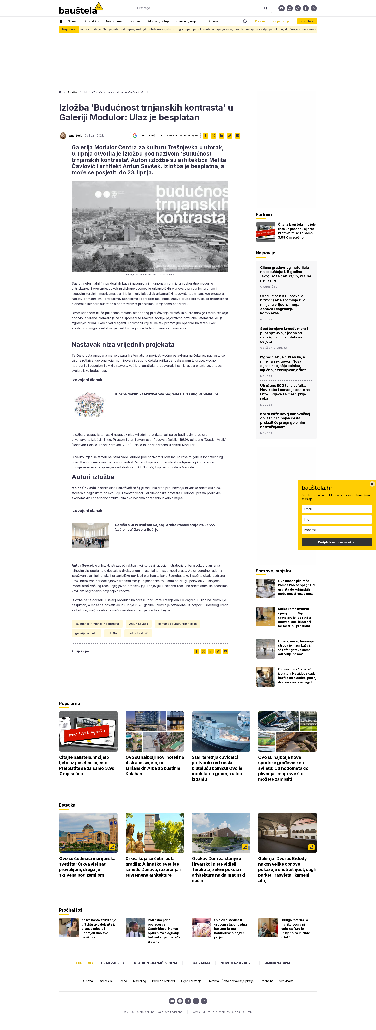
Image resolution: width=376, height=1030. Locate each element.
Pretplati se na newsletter (337, 542)
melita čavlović (138, 633)
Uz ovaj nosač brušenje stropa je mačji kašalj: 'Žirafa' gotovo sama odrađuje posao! (295, 647)
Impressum (106, 981)
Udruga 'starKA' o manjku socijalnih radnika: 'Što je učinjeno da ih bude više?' (295, 928)
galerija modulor (86, 633)
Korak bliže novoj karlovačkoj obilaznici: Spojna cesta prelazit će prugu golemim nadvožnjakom (285, 420)
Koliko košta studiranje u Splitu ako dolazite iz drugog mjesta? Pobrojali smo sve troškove (98, 928)
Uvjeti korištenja (191, 981)
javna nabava (277, 963)
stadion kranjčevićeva (155, 963)
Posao (123, 981)
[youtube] (281, 8)
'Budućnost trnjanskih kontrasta (97, 623)
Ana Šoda (75, 135)
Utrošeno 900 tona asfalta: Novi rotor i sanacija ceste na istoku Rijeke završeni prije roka (285, 391)
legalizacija (199, 963)
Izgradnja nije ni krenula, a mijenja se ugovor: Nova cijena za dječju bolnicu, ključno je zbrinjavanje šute (210, 29)
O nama (88, 981)
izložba (113, 633)
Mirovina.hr (286, 981)
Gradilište (92, 21)
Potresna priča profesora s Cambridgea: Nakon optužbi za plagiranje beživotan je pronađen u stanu (165, 931)
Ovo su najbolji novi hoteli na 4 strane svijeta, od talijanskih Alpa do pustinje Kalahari (155, 765)
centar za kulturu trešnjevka (177, 623)
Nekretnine (114, 21)
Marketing (139, 981)
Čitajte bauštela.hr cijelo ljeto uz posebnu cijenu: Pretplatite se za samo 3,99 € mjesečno (297, 230)
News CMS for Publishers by (222, 1012)
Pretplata (307, 21)
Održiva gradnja (158, 21)
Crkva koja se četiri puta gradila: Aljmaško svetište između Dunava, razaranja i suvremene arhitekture (153, 867)
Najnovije (265, 252)
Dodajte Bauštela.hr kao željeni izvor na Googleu (168, 135)
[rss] (314, 8)
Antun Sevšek (138, 623)
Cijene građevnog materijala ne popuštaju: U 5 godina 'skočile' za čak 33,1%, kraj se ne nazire (285, 273)
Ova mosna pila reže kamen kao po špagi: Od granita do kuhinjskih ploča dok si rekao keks (296, 587)
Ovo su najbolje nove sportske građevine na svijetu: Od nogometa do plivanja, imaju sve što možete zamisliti (283, 768)
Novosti (73, 21)
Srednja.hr (266, 981)
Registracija (281, 21)
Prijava (260, 21)
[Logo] (81, 8)
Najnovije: (69, 29)
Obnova (213, 21)
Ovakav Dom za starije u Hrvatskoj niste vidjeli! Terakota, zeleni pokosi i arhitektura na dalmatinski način (218, 869)
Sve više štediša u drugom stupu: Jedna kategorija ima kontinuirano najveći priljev (230, 928)
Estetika (134, 21)
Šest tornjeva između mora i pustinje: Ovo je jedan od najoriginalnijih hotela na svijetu (284, 335)
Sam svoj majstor (188, 21)
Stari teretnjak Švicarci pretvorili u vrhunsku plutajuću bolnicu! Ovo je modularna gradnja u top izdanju (217, 768)
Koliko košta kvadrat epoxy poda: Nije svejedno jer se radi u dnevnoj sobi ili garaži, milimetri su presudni (295, 617)
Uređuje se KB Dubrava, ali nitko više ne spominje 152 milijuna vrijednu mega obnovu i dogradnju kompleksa (282, 304)
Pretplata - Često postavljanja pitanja (231, 981)
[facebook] (306, 8)
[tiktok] (298, 8)
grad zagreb (112, 963)
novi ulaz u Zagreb (238, 963)
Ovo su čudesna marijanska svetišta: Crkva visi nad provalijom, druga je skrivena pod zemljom (87, 867)
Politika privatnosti (163, 981)
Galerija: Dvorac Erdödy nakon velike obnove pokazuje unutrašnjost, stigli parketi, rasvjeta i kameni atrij (287, 869)
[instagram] (290, 8)
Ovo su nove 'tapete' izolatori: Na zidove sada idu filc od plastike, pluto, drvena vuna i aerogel (297, 675)
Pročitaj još (70, 910)
